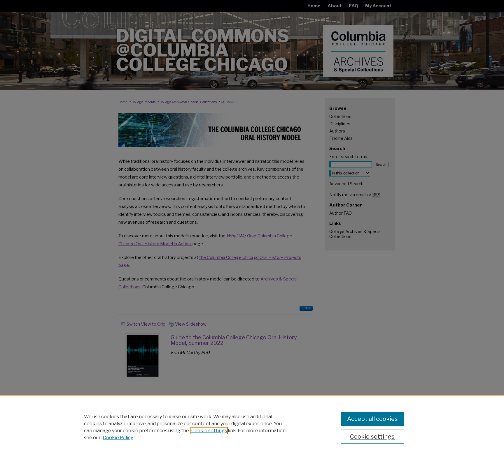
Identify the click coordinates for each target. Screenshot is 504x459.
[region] (252, 427)
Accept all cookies (372, 418)
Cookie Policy (118, 437)
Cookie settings (209, 430)
